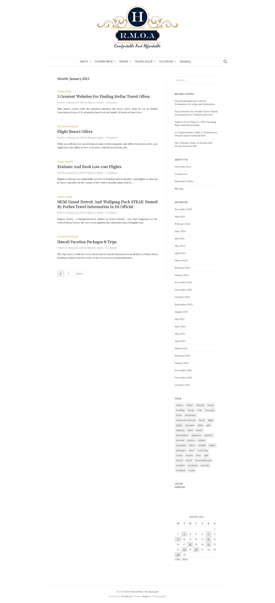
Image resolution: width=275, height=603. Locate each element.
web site (205, 465)
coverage (209, 410)
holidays (180, 430)
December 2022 (183, 282)
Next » (79, 273)
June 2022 (180, 326)
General (185, 61)
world (191, 470)
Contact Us (181, 174)
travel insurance (203, 460)
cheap (191, 410)
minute (201, 440)
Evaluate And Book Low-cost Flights (89, 166)
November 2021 (183, 377)
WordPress (126, 596)
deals (178, 415)
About (84, 61)
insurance (196, 435)
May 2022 (180, 333)
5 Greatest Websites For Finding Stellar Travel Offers (103, 96)
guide (200, 425)
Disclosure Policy (184, 181)
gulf (208, 425)
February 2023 (182, 267)
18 (190, 544)
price (191, 450)
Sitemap (179, 188)
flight (210, 420)
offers (192, 445)
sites (198, 455)
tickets (179, 460)
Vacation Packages (67, 126)
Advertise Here (183, 166)
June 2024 (180, 231)
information (182, 435)
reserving (203, 450)
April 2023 (180, 253)
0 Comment (111, 102)
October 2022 (182, 297)
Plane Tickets (65, 161)
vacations (192, 465)
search (189, 455)
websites (180, 470)
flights (179, 425)
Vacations (166, 61)
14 (208, 539)
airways (200, 405)
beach (211, 405)
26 (196, 549)
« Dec (178, 559)
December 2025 (183, 209)
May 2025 (180, 216)
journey (209, 435)
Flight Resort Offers (74, 131)
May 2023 (180, 245)
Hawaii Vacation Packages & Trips (86, 241)
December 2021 (183, 370)
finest (202, 420)
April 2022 (180, 341)
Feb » (185, 559)
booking (180, 410)
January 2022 (182, 363)
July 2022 (179, 319)
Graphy (145, 596)
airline (189, 405)
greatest (190, 425)
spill (206, 455)
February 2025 (182, 223)
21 (208, 544)
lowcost (180, 440)
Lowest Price (104, 61)
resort (179, 455)
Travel (123, 61)
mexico (191, 440)
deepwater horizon (186, 420)
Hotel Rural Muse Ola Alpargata (142, 591)
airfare (179, 405)
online (212, 445)
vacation (180, 465)
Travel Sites (64, 91)
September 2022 (184, 304)
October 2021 (182, 384)
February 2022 (182, 355)
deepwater (190, 415)
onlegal (179, 483)
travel (189, 460)
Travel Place (144, 61)
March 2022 (181, 348)
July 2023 (179, 238)
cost (199, 410)
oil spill (202, 445)
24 (184, 549)
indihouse (180, 486)
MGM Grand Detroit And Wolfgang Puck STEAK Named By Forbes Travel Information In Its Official (107, 204)
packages (181, 450)
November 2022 (183, 289)
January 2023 (182, 275)
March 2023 (181, 260)
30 (178, 554)
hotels (199, 430)
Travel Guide (64, 197)
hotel (190, 430)
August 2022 (181, 311)
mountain (181, 445)
